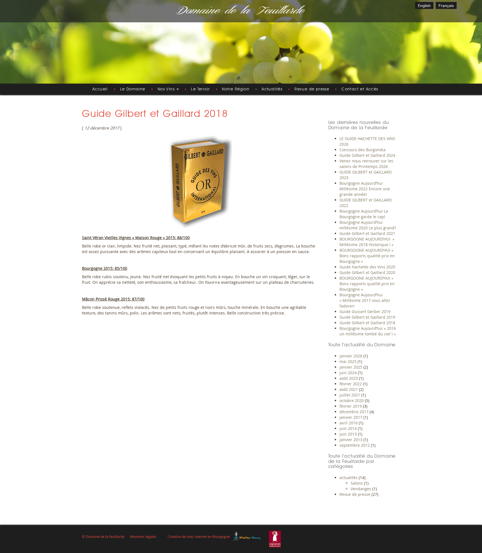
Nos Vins (167, 89)
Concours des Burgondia (362, 149)
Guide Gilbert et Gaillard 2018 (367, 322)
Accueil (100, 89)
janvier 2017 (350, 417)
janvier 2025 (350, 367)
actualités (348, 477)
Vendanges (361, 488)
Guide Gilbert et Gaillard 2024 (367, 155)
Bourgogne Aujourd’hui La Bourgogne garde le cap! (363, 213)
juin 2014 (348, 428)
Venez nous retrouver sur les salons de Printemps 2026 (366, 163)
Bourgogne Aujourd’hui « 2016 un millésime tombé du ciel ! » (367, 331)
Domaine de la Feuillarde (239, 11)
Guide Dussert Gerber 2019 (365, 311)
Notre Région (235, 89)
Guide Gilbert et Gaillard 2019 (367, 317)
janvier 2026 (350, 356)
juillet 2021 (349, 395)
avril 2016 (348, 422)
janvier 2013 (350, 439)
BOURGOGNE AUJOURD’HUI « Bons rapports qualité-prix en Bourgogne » (367, 255)
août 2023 (348, 378)
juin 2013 (348, 434)
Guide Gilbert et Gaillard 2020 (367, 272)
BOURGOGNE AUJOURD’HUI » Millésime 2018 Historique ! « (367, 241)
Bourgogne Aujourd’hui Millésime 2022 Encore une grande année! (364, 189)
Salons (357, 483)
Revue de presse (312, 89)
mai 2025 (347, 361)
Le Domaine (132, 89)
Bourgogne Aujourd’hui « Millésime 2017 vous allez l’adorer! (364, 300)
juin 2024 (348, 372)
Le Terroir (200, 89)
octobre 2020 (351, 400)
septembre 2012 (354, 445)
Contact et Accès (359, 89)
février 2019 (350, 406)
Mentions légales (143, 537)
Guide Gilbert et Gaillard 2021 (367, 233)
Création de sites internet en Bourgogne (199, 537)
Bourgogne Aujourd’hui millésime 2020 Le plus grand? (367, 225)
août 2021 (348, 389)
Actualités (272, 89)
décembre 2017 (353, 411)
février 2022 (350, 383)
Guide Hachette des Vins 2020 (367, 267)
